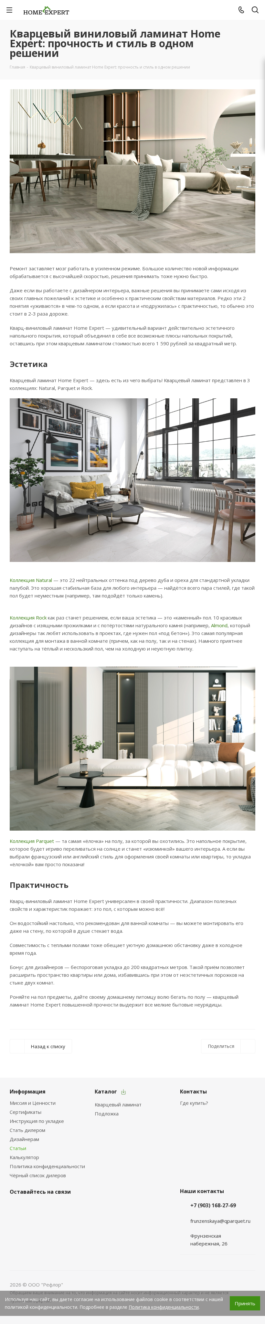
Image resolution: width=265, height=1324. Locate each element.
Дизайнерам (24, 1139)
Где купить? (194, 1103)
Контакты (193, 1091)
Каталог (106, 1091)
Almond (219, 625)
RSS (247, 33)
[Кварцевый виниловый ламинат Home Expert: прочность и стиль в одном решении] (132, 171)
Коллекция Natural (31, 580)
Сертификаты (25, 1112)
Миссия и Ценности (33, 1103)
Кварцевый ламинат (118, 1104)
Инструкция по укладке (37, 1121)
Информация (28, 1091)
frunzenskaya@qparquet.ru (220, 1221)
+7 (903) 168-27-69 (213, 1205)
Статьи (18, 1148)
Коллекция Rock (28, 617)
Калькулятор (24, 1157)
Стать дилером (27, 1130)
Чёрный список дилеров (38, 1175)
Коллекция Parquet (32, 841)
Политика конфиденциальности (47, 1166)
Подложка (107, 1113)
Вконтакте (16, 1206)
